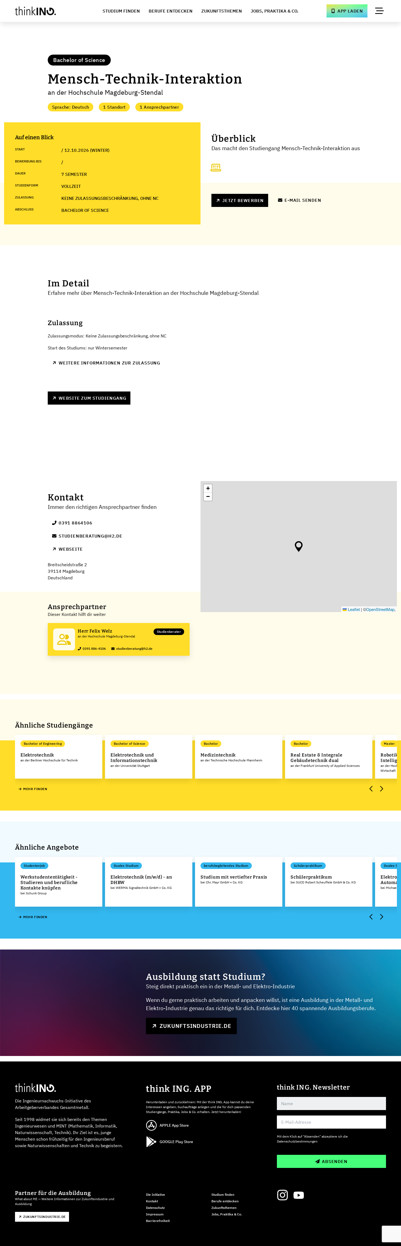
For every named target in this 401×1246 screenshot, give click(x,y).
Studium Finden (121, 11)
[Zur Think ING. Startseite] (45, 11)
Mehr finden (35, 789)
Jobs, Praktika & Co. (274, 11)
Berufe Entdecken (171, 11)
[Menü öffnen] (379, 10)
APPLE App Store (174, 1125)
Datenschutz (155, 1208)
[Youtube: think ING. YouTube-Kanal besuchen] (298, 1195)
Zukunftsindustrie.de (195, 1026)
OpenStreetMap (380, 609)
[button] (298, 546)
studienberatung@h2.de (90, 536)
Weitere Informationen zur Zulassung (109, 363)
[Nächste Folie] (381, 789)
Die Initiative (155, 1194)
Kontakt (152, 1201)
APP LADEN (350, 11)
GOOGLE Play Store (176, 1141)
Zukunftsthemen (221, 11)
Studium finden (222, 1194)
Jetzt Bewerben (243, 200)
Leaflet (353, 609)
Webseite (71, 549)
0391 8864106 (75, 523)
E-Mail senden (303, 200)
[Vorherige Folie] (371, 789)
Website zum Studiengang (92, 398)
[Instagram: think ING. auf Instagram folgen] (282, 1195)
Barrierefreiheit (158, 1221)
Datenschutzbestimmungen (297, 1141)
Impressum (155, 1214)
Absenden (334, 1161)
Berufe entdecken (225, 1201)
